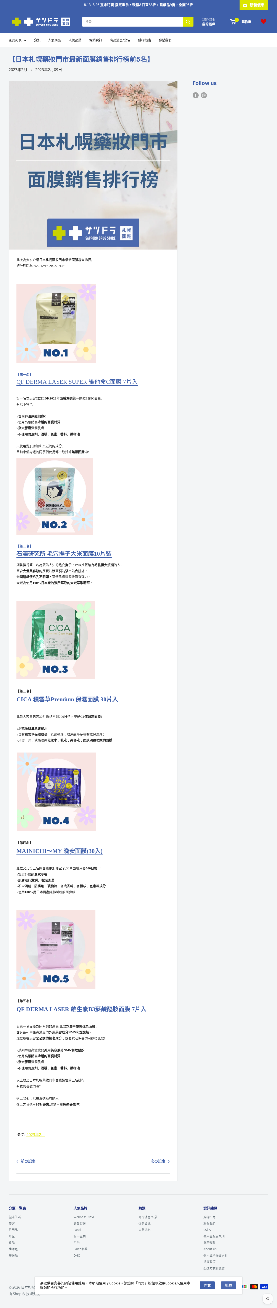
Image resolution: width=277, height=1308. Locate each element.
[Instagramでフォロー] (204, 95)
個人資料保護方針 (215, 1255)
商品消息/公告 (120, 40)
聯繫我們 (165, 40)
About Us (210, 1249)
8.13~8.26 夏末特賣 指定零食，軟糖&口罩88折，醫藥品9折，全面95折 (138, 4)
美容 (12, 1223)
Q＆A (207, 1230)
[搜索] (188, 21)
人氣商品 (54, 40)
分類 (37, 40)
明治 (77, 1242)
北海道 (13, 1249)
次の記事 (158, 1161)
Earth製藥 (80, 1249)
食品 (12, 1242)
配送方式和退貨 (214, 1268)
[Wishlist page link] (263, 21)
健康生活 (15, 1217)
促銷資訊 (95, 40)
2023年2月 (18, 69)
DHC (77, 1255)
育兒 (12, 1236)
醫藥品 (13, 1255)
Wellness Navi (84, 1217)
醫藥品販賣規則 (214, 1236)
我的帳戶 (208, 24)
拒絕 (228, 1285)
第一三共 (80, 1236)
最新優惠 (257, 4)
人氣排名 (144, 1230)
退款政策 (209, 1262)
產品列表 (15, 40)
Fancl (77, 1230)
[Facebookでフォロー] (196, 95)
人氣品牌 (75, 40)
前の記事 (28, 1161)
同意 (207, 1285)
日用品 (13, 1230)
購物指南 (144, 40)
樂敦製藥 (80, 1223)
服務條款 (209, 1242)
